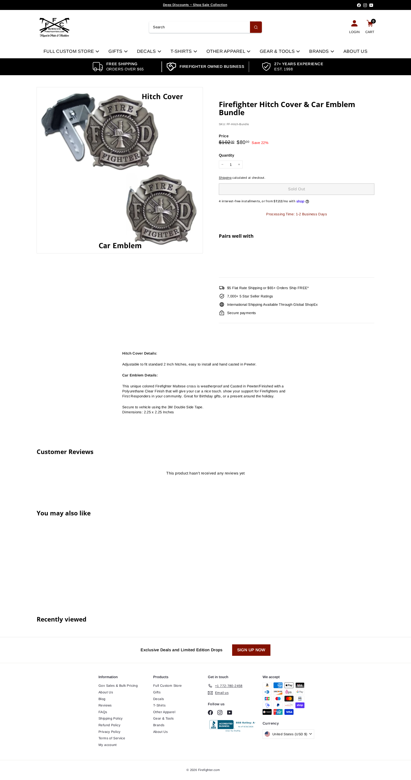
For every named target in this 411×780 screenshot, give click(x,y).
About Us (355, 51)
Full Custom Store (69, 51)
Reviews (105, 705)
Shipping (225, 177)
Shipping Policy (110, 718)
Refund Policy (109, 725)
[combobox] (205, 27)
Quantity (226, 155)
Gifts (115, 51)
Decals (147, 51)
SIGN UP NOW (251, 650)
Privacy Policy (109, 732)
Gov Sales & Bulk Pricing (118, 685)
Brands (319, 51)
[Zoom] (120, 170)
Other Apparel (226, 51)
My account (107, 745)
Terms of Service (111, 738)
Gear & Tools (278, 51)
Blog (102, 699)
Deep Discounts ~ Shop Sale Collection (195, 5)
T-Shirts (182, 51)
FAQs (102, 712)
